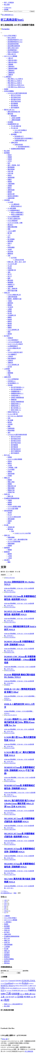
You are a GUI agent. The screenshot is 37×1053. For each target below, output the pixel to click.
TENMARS (9, 990)
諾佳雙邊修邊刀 (12, 50)
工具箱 (10, 556)
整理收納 (7, 552)
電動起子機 (11, 490)
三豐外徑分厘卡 (12, 60)
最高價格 (25, 971)
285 (5, 908)
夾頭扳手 (10, 338)
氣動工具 (7, 535)
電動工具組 (11, 482)
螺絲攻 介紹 (18, 132)
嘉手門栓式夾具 (16, 101)
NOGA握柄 (29, 985)
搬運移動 (10, 373)
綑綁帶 (10, 554)
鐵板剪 (10, 325)
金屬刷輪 (10, 286)
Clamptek (11, 981)
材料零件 (7, 560)
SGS (29, 988)
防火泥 (10, 515)
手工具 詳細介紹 (16, 126)
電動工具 (7, 478)
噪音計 (10, 155)
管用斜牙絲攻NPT (16, 206)
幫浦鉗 (10, 311)
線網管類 (7, 547)
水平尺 (10, 161)
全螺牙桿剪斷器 (12, 297)
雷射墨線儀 (11, 167)
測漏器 (10, 185)
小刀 (9, 235)
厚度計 (10, 175)
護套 (9, 229)
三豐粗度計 (11, 70)
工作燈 (10, 465)
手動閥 (10, 500)
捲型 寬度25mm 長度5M (15, 81)
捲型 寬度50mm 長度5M (15, 83)
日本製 (20, 997)
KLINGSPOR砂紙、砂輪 (15, 222)
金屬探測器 (11, 198)
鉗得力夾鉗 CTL (16, 410)
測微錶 (31, 997)
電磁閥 (10, 504)
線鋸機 (10, 480)
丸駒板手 (10, 360)
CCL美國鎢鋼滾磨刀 (14, 210)
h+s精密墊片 (8, 76)
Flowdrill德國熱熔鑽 (13, 216)
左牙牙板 (14, 257)
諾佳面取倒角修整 (13, 44)
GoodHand (9, 983)
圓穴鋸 (10, 233)
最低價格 (3, 971)
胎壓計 (10, 179)
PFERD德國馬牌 (12, 220)
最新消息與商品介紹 (14, 111)
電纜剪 (10, 327)
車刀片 (10, 274)
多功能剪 (10, 307)
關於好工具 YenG (9, 109)
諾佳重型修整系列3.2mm (15, 39)
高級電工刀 (11, 284)
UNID (21, 990)
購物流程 (10, 113)
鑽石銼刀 (10, 225)
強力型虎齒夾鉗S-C (17, 389)
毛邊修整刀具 (12, 270)
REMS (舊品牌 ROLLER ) (16, 988)
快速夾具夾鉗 (18, 144)
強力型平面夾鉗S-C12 (17, 387)
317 (5, 909)
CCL (6, 981)
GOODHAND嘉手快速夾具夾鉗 (17, 93)
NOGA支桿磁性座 (13, 379)
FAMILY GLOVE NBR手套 (22, 533)
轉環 (9, 562)
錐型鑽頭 (10, 241)
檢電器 (10, 457)
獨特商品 (10, 529)
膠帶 (9, 523)
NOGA (17, 985)
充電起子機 (11, 492)
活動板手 (10, 362)
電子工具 (7, 455)
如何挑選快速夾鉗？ (24, 146)
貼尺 (9, 163)
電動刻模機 (11, 488)
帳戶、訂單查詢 (9, 2)
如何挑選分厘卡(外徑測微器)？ (23, 138)
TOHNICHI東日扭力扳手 (15, 352)
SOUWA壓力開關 (13, 508)
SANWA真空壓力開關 (14, 506)
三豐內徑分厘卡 (12, 62)
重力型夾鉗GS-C (16, 408)
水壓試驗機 (11, 183)
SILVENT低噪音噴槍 (14, 541)
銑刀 (9, 237)
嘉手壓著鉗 (14, 103)
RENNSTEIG (25, 988)
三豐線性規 (11, 72)
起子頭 (10, 366)
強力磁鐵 (10, 420)
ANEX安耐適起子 (13, 340)
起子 (9, 350)
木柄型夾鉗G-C (15, 395)
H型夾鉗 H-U (12, 381)
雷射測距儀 (11, 169)
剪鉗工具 (7, 292)
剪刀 (9, 245)
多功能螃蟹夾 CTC (13, 383)
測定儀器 (26, 997)
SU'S (33, 988)
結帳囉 (6, 9)
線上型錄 (7, 4)
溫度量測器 (11, 177)
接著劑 (10, 521)
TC (6, 990)
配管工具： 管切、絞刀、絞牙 (17, 262)
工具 (2, 997)
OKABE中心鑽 (12, 264)
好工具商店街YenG (12, 19)
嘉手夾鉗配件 (15, 107)
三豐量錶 (10, 64)
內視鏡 (10, 475)
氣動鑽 (10, 545)
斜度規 (10, 159)
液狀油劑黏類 (8, 510)
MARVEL (4, 985)
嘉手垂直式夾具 (16, 97)
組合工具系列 (12, 37)
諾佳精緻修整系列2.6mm (15, 42)
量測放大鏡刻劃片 (13, 196)
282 (5, 906)
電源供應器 (11, 430)
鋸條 (9, 278)
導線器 (10, 549)
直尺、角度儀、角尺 (14, 165)
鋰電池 (10, 463)
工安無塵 (7, 369)
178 (5, 901)
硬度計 (10, 188)
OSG (3, 988)
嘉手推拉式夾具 (16, 99)
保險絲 (10, 461)
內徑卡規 (10, 171)
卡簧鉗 (10, 301)
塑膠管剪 (10, 303)
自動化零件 (14, 142)
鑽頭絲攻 (10, 253)
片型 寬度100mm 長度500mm (16, 87)
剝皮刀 (10, 243)
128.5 (5, 900)
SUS (2, 990)
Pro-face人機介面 (13, 414)
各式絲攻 (10, 251)
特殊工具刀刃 (12, 54)
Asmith (2, 980)
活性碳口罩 (11, 527)
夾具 (9, 418)
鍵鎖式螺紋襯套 (12, 227)
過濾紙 (6, 89)
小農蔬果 (7, 916)
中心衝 (10, 266)
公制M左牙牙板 (19, 260)
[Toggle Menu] (1, 32)
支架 (16, 997)
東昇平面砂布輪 (12, 290)
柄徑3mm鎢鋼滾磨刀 (17, 212)
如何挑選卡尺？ (19, 136)
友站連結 (10, 122)
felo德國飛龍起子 (13, 346)
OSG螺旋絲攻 (15, 204)
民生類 (6, 525)
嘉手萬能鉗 (14, 105)
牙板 (9, 255)
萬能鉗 (10, 334)
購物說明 (14, 116)
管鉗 (9, 331)
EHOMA (18, 981)
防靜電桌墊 (11, 428)
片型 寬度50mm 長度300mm (16, 85)
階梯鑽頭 (10, 282)
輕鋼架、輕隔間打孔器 (14, 299)
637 (5, 912)
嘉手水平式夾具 (16, 95)
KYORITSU (31, 983)
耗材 (6, 1000)
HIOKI (17, 983)
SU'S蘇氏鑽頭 (12, 208)
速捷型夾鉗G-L (15, 406)
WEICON (26, 990)
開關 (9, 426)
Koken (25, 983)
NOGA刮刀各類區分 (20, 130)
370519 (6, 911)
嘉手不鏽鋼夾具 (16, 451)
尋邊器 (10, 157)
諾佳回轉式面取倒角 (14, 46)
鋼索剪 (10, 321)
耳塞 (9, 371)
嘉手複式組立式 (16, 449)
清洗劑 (10, 512)
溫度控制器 (11, 473)
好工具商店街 (29, 1051)
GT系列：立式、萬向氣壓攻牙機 (17, 539)
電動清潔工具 (12, 486)
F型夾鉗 (10, 385)
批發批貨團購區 (9, 91)
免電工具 (7, 494)
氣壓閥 (10, 502)
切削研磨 (7, 200)
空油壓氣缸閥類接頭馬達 (11, 498)
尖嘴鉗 (10, 309)
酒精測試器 (11, 190)
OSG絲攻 (10, 202)
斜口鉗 (10, 313)
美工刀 (10, 276)
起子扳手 (7, 336)
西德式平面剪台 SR (13, 412)
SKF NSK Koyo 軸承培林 (15, 416)
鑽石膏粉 (10, 280)
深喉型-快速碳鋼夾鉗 (17, 397)
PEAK (7, 988)
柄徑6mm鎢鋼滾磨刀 (17, 214)
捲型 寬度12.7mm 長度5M (15, 79)
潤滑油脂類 (11, 519)
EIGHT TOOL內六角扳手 (15, 344)
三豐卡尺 (10, 58)
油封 (9, 432)
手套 (9, 375)
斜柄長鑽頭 (11, 247)
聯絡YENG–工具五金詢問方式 (13, 1004)
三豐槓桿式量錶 (12, 68)
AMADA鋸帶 (12, 231)
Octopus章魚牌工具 (13, 329)
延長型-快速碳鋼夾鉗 (17, 401)
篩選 (19, 973)
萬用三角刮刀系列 (13, 48)
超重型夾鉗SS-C (16, 403)
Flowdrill (2, 983)
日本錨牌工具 (12, 315)
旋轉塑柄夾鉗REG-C (17, 393)
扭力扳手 (11, 997)
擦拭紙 (10, 268)
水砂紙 (10, 249)
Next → (6, 891)
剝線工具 (22, 994)
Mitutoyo (12, 985)
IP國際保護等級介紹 (20, 140)
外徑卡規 (10, 173)
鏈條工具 (10, 496)
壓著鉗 (10, 305)
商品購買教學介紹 (13, 124)
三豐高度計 (11, 66)
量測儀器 (14, 134)
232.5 (5, 903)
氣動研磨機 (11, 543)
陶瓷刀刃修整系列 (13, 52)
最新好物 (7, 961)
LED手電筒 (11, 469)
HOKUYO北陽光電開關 (15, 459)
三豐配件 (10, 74)
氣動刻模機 (11, 537)
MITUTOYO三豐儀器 (10, 56)
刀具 (8, 993)
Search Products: (8, 11)
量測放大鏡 (11, 194)
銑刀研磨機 (11, 239)
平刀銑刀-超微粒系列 (14, 218)
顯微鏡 (10, 192)
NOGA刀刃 (23, 985)
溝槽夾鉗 (14, 399)
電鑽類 (10, 484)
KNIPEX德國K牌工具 (14, 294)
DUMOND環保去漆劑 (14, 517)
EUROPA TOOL (28, 980)
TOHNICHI (16, 990)
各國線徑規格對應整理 (18, 148)
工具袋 (10, 558)
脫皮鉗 (10, 319)
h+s (14, 983)
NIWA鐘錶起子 (12, 354)
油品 (9, 272)
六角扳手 (10, 356)
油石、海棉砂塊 (12, 288)
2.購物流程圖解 (15, 120)
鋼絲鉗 (10, 323)
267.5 (5, 905)
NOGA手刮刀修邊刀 (10, 35)
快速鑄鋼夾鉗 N (16, 391)
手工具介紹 (14, 128)
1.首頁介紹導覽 (15, 118)
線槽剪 (10, 317)
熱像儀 (10, 471)
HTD (20, 983)
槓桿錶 (10, 181)
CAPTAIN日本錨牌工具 (15, 342)
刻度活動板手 (12, 358)
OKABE (34, 985)
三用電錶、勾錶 (12, 467)
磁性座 (10, 422)
